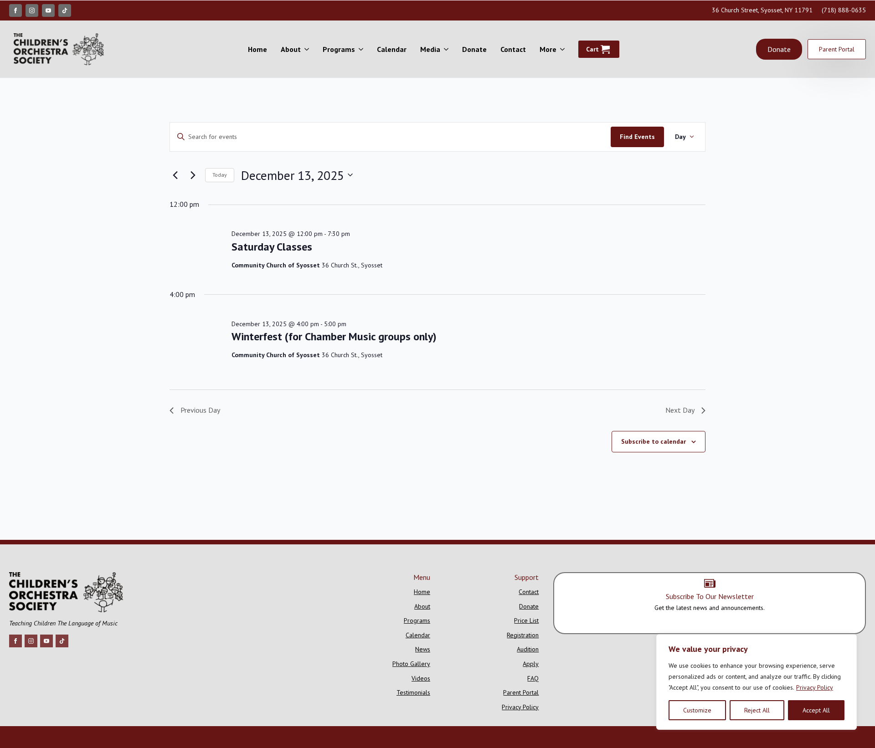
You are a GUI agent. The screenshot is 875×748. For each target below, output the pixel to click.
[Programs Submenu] (362, 49)
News (422, 649)
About (291, 49)
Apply (531, 664)
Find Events (637, 137)
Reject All (757, 710)
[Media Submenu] (447, 49)
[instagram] (32, 10)
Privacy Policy (814, 687)
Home (257, 49)
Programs (339, 49)
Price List (526, 620)
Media (430, 49)
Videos (421, 678)
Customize (697, 710)
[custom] (64, 10)
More (548, 49)
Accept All (816, 710)
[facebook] (15, 10)
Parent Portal (521, 692)
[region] (756, 682)
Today (219, 174)
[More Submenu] (563, 49)
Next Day (680, 410)
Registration (523, 635)
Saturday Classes (272, 247)
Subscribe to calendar (653, 441)
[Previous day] (175, 174)
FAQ (533, 678)
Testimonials (413, 692)
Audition (528, 649)
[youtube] (48, 10)
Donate (474, 49)
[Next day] (192, 174)
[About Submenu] (308, 49)
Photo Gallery (411, 664)
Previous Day (200, 410)
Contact (513, 49)
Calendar (392, 49)
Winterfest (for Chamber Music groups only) (334, 336)
